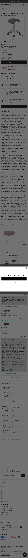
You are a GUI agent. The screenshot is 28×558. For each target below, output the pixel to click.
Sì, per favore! (14, 279)
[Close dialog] (26, 268)
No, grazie (14, 282)
